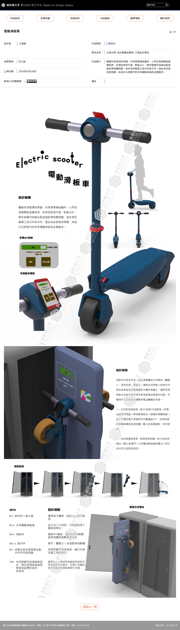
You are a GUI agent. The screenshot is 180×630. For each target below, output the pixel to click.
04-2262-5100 (83, 625)
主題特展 (45, 18)
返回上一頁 (90, 606)
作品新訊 (15, 18)
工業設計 (111, 43)
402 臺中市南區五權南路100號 (56, 625)
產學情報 (135, 18)
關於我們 (165, 18)
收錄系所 (75, 18)
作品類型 (105, 18)
